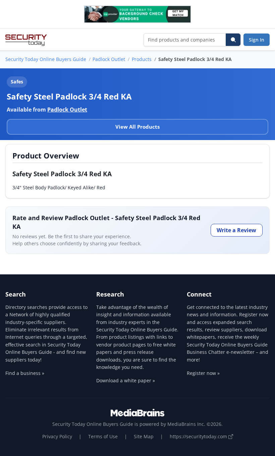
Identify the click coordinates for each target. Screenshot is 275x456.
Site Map (144, 436)
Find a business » (24, 373)
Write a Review (236, 230)
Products (142, 59)
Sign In (256, 40)
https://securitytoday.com (199, 436)
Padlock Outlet (109, 59)
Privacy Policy (57, 436)
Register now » (203, 373)
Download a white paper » (125, 380)
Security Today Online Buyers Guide (45, 59)
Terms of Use (103, 436)
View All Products (137, 126)
